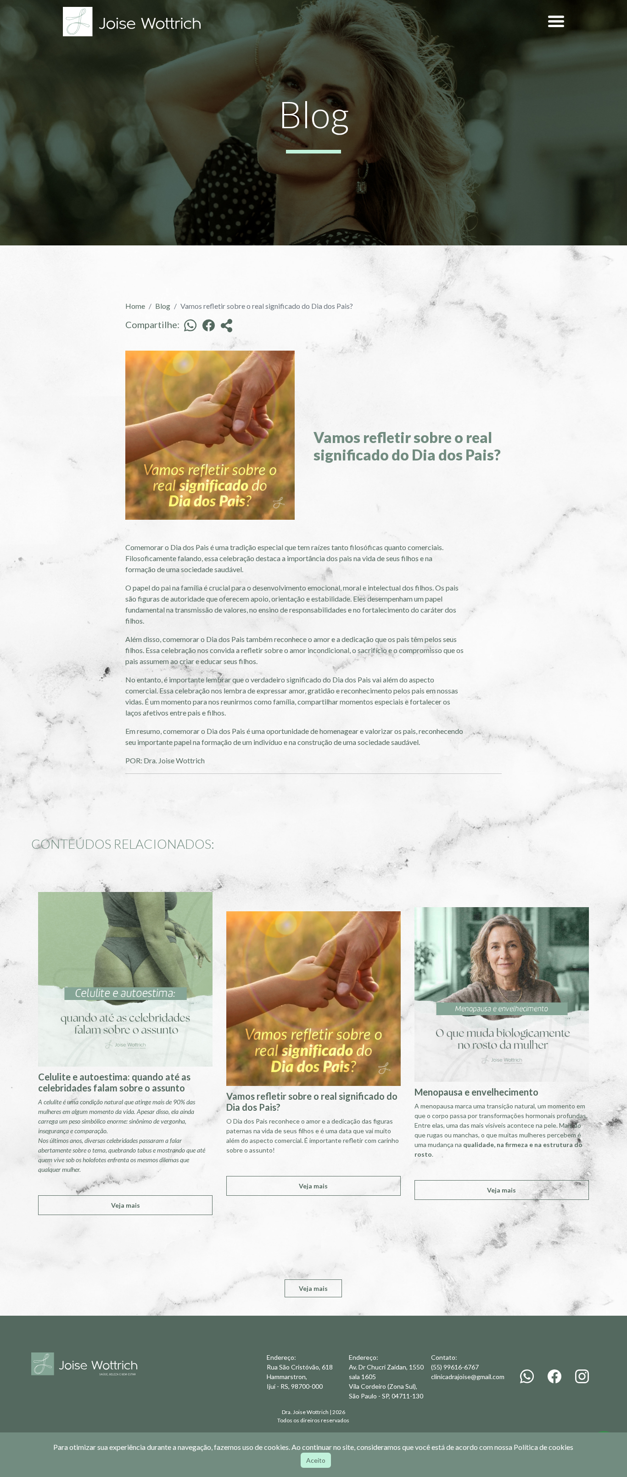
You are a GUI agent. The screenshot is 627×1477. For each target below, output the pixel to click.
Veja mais (125, 1205)
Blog (162, 305)
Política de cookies (543, 1447)
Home (135, 305)
